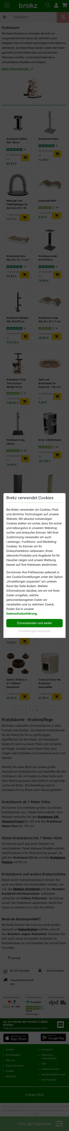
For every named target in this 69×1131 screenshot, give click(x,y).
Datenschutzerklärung (21, 613)
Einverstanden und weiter (34, 623)
